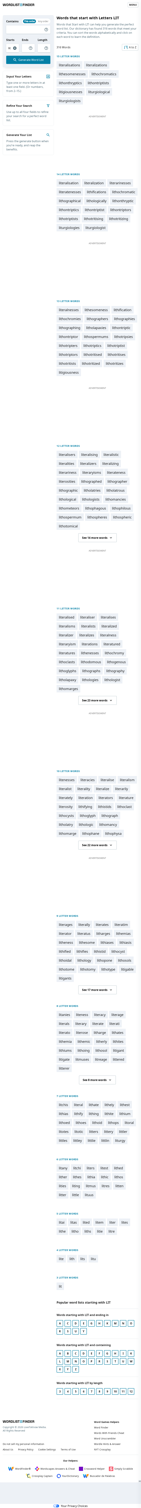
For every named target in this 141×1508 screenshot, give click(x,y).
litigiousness (69, 372)
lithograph (109, 815)
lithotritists (67, 363)
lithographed (91, 481)
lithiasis (126, 942)
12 (131, 1391)
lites (124, 1222)
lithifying (85, 806)
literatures (67, 653)
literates (102, 924)
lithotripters (68, 345)
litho (75, 1231)
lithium (125, 1113)
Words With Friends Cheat (109, 1433)
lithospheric (122, 517)
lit (60, 1286)
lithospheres (97, 517)
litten (119, 1186)
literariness (68, 472)
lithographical (70, 201)
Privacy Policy (25, 1449)
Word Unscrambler (105, 1438)
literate (98, 1023)
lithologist (112, 679)
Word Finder (101, 1427)
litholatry (66, 824)
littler (123, 1131)
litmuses (82, 1059)
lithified (65, 951)
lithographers (97, 318)
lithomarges (68, 688)
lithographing (69, 327)
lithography (115, 671)
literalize (102, 788)
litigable (127, 969)
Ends (25, 40)
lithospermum (70, 517)
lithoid (97, 1122)
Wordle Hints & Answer (107, 1444)
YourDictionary (70, 1476)
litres (106, 1186)
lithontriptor (68, 336)
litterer (64, 1068)
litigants (65, 978)
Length (42, 40)
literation (85, 797)
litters (93, 1131)
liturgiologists (70, 101)
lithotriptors (68, 354)
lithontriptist (94, 209)
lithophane (90, 833)
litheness (66, 942)
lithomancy (108, 824)
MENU (133, 4)
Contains (12, 21)
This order (29, 21)
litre (112, 1231)
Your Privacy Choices (74, 1506)
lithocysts (66, 815)
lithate (94, 1104)
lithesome (87, 942)
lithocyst (118, 951)
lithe (62, 1231)
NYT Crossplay (102, 1449)
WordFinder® (23, 1468)
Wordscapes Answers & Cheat (57, 1468)
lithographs (91, 671)
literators (106, 797)
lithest (125, 1104)
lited (86, 1222)
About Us (8, 1449)
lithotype (108, 969)
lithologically (96, 201)
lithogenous (116, 662)
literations (90, 644)
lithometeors (69, 508)
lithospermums (96, 336)
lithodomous (91, 662)
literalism (127, 780)
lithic (105, 1177)
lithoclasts (67, 662)
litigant (118, 1050)
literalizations (96, 65)
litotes (64, 1131)
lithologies (90, 679)
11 (123, 1391)
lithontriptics (69, 209)
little (75, 1195)
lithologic (86, 824)
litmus (91, 1186)
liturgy (120, 1140)
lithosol (101, 1050)
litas (73, 1222)
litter (62, 1195)
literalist (65, 788)
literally (84, 924)
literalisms (67, 626)
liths (87, 1231)
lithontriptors (120, 209)
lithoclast (124, 806)
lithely (109, 1104)
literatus (83, 933)
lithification (122, 310)
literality (83, 788)
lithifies (82, 951)
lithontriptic (121, 327)
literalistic (111, 454)
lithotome (66, 969)
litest (104, 1168)
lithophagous (95, 508)
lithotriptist (116, 345)
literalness (108, 635)
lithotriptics (92, 345)
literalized (109, 626)
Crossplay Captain (42, 1476)
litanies (64, 1014)
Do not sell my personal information (23, 1444)
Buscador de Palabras (102, 1476)
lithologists (91, 499)
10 (115, 1391)
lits (82, 1258)
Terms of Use (68, 1449)
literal (78, 1104)
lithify (78, 1113)
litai (61, 1222)
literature (126, 797)
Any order (43, 21)
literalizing (110, 463)
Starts (10, 40)
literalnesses (69, 310)
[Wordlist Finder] (18, 1421)
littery (108, 1131)
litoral (129, 1122)
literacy (100, 1014)
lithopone (104, 960)
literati (114, 1023)
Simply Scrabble (123, 1468)
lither (63, 1177)
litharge (100, 1032)
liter (112, 1222)
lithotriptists (68, 218)
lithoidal (65, 960)
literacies (87, 780)
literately (66, 797)
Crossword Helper (94, 1468)
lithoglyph (88, 815)
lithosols (124, 960)
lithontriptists (98, 83)
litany (63, 1168)
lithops (113, 1122)
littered (118, 1059)
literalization (94, 183)
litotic (78, 1131)
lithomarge (67, 833)
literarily (121, 788)
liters (91, 1168)
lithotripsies (123, 336)
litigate (64, 1059)
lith (71, 1258)
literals (64, 1023)
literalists (88, 626)
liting (76, 1186)
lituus (89, 1195)
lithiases (107, 942)
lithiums (65, 1050)
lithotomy (87, 969)
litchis (63, 1104)
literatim (121, 924)
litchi (77, 1168)
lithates (117, 1032)
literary (80, 1023)
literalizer (66, 635)
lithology (84, 960)
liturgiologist (95, 227)
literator (65, 933)
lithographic (68, 490)
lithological (67, 499)
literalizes (86, 635)
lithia (91, 1177)
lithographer (117, 481)
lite (61, 1258)
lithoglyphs (67, 671)
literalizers (88, 463)
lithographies (124, 318)
